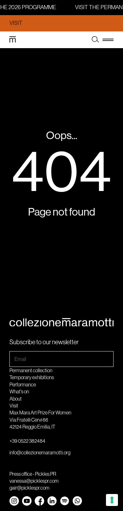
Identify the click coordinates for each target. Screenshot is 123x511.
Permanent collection (30, 370)
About (15, 399)
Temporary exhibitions (31, 377)
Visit (15, 23)
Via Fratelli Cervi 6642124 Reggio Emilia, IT (32, 423)
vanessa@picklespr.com (34, 481)
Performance (22, 384)
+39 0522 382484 (27, 441)
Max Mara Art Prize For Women (40, 412)
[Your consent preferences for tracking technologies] (112, 500)
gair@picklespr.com (29, 488)
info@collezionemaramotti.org (39, 452)
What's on (19, 391)
